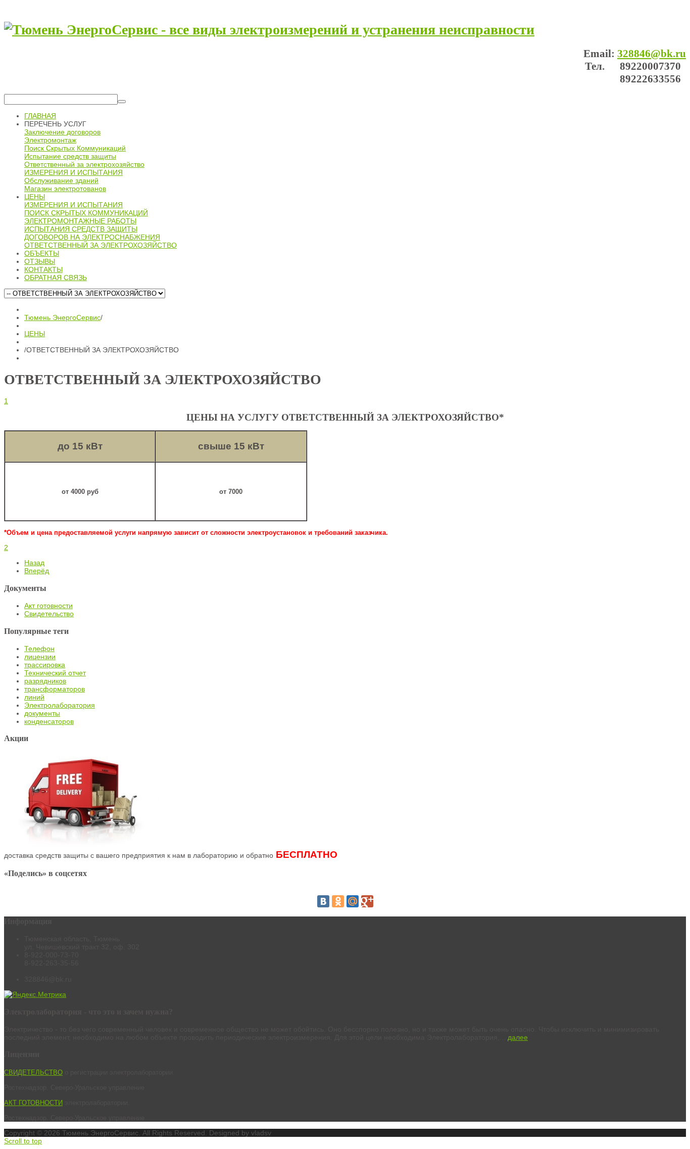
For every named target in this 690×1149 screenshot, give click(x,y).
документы (42, 713)
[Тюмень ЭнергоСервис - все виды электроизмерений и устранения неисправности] (269, 29)
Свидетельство (49, 614)
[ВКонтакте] (323, 901)
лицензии (40, 657)
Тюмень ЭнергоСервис (62, 317)
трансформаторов (54, 689)
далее (518, 1037)
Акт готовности (48, 606)
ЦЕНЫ (34, 334)
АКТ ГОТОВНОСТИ (33, 1103)
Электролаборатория (59, 705)
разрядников (45, 681)
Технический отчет (55, 673)
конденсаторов (49, 721)
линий (34, 697)
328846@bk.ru (651, 54)
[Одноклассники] (338, 901)
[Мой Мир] (353, 901)
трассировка (44, 665)
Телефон (39, 649)
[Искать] (122, 101)
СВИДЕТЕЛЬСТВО (33, 1072)
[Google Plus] (367, 901)
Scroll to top (23, 1141)
